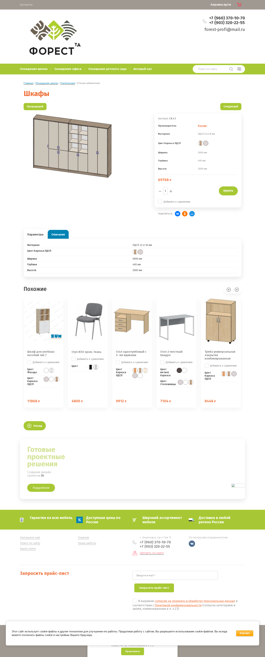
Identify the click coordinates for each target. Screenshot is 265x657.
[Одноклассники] (184, 213)
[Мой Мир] (192, 213)
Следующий (231, 106)
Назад (38, 425)
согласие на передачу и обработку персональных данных (195, 601)
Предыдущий (35, 106)
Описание (58, 234)
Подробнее (41, 488)
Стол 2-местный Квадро (171, 353)
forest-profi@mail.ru (224, 29)
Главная (28, 83)
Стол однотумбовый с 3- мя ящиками (131, 353)
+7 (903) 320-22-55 (227, 22)
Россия (202, 125)
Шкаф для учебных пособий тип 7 (40, 353)
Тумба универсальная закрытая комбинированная (220, 355)
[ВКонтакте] (177, 213)
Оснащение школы (47, 83)
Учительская (67, 83)
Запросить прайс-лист (154, 587)
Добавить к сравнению (177, 201)
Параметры (35, 234)
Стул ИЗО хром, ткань (86, 352)
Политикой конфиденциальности (178, 605)
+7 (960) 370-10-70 (227, 17)
